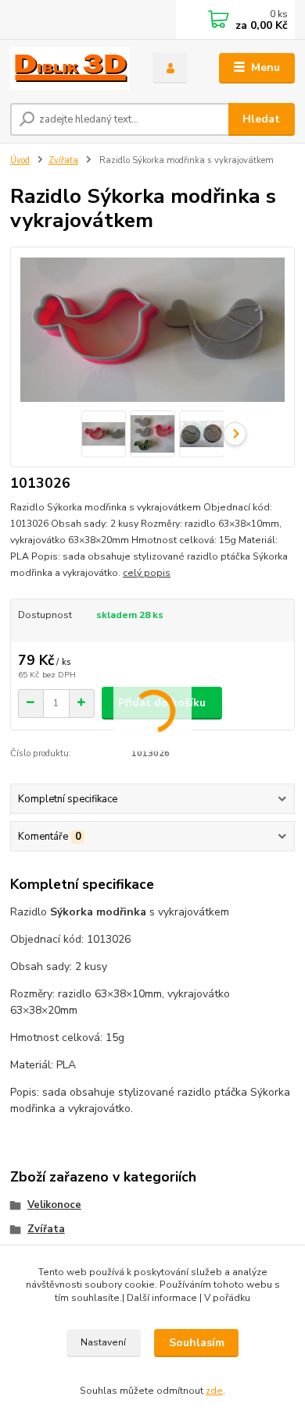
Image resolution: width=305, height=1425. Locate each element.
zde (214, 1390)
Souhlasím (196, 1342)
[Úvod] (69, 68)
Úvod (20, 160)
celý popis (146, 573)
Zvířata (63, 160)
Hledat (261, 119)
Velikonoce (54, 1205)
